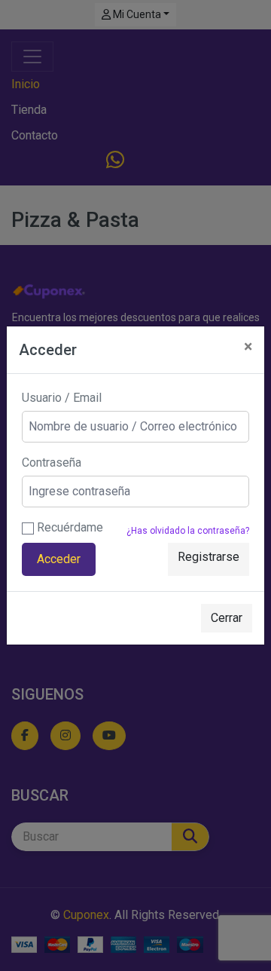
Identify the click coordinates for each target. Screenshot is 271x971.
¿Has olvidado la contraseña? (187, 530)
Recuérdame (68, 527)
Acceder (59, 559)
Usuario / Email (62, 398)
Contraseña (51, 462)
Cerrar (226, 618)
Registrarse (208, 557)
